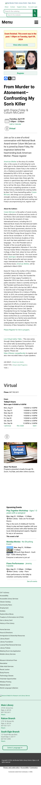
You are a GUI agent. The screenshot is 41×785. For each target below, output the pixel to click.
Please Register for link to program (16, 330)
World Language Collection (9, 688)
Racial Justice (4, 669)
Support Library (21, 7)
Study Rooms (4, 672)
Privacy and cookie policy (11, 767)
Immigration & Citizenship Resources (12, 635)
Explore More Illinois (6, 614)
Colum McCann (9, 212)
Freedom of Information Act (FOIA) (12, 617)
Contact (12, 7)
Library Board (4, 639)
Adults (21, 362)
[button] (36, 22)
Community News (6, 605)
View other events (20, 45)
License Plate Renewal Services (10, 645)
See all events (32, 581)
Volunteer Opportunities (8, 679)
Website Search (5, 685)
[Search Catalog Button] (35, 11)
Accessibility (4, 595)
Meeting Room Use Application (10, 651)
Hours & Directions (6, 632)
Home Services (5, 629)
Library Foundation (6, 642)
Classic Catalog (5, 602)
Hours (3, 714)
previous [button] (7, 426)
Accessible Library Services (9, 599)
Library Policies (5, 648)
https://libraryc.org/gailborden (15, 353)
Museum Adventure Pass (8, 660)
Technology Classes (6, 676)
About (6, 7)
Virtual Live (15, 362)
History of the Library (7, 623)
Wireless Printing (5, 682)
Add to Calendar (15, 124)
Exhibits (2, 611)
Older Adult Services (6, 666)
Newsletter (3, 663)
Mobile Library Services (8, 654)
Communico (34, 767)
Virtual (12, 128)
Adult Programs (22, 365)
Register (20, 73)
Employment (4, 608)
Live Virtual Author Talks (13, 339)
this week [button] (20, 426)
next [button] (34, 426)
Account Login (32, 7)
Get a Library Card (6, 620)
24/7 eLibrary (4, 592)
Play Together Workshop (21, 511)
